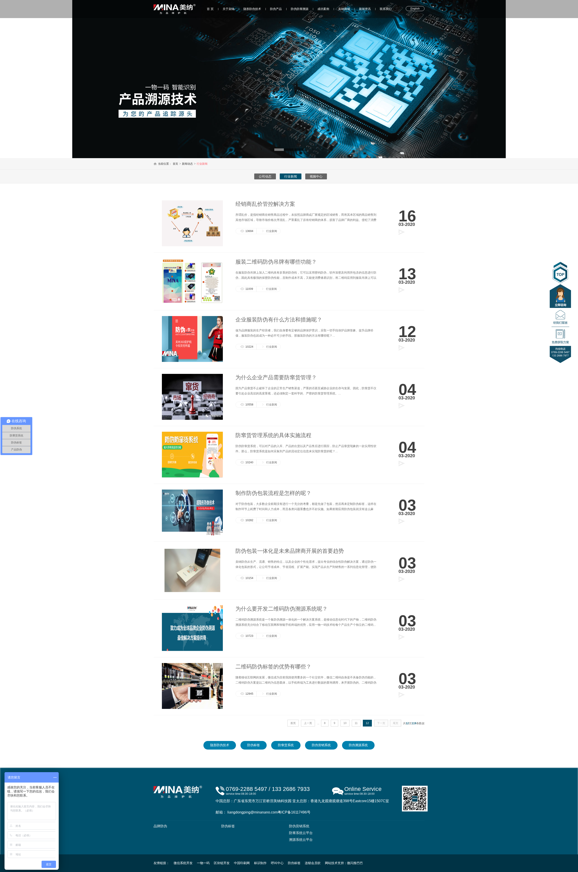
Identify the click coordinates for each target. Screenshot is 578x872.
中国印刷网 (242, 863)
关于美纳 (228, 9)
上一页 (308, 723)
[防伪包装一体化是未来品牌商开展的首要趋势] (192, 592)
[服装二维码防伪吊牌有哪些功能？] (192, 303)
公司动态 (265, 176)
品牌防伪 (160, 826)
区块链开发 (222, 863)
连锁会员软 (313, 863)
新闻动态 (187, 163)
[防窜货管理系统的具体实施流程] (192, 476)
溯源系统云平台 (301, 840)
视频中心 (316, 176)
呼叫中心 (277, 863)
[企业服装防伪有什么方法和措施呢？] (192, 361)
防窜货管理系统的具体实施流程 (273, 435)
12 (367, 723)
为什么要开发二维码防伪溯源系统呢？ (281, 609)
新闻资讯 (365, 9)
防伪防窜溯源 (299, 9)
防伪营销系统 (321, 745)
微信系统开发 (183, 863)
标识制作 (260, 863)
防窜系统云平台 (301, 833)
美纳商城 (344, 9)
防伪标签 (253, 745)
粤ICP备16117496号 (294, 812)
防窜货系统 (286, 745)
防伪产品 (276, 9)
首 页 (210, 9)
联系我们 (386, 9)
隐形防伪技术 (252, 9)
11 (356, 723)
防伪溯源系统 (358, 745)
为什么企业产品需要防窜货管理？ (276, 377)
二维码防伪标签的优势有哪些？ (273, 666)
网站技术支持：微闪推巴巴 (344, 863)
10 (345, 723)
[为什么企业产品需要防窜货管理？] (192, 418)
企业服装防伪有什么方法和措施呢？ (278, 319)
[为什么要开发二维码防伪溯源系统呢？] (192, 650)
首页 (175, 163)
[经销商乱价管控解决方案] (192, 245)
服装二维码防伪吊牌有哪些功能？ (276, 262)
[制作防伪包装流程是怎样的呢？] (192, 534)
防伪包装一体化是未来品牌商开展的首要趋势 (289, 551)
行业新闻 (202, 163)
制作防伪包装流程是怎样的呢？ (273, 493)
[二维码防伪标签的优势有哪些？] (192, 708)
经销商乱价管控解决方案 (265, 204)
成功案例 (323, 9)
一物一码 (203, 863)
